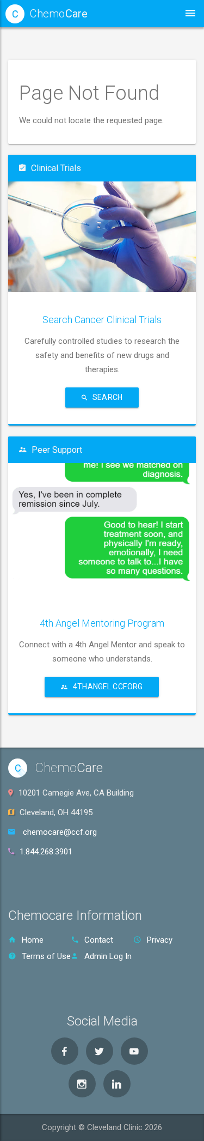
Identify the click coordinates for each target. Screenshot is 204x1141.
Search (107, 397)
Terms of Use (46, 956)
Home (33, 940)
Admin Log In (108, 956)
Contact (98, 940)
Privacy (159, 940)
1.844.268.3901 (46, 852)
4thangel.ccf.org (108, 686)
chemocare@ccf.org (60, 832)
